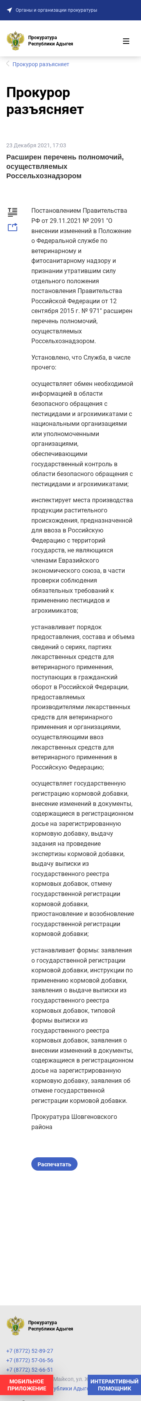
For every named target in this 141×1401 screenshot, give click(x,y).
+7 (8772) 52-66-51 (29, 1370)
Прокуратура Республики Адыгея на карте (60, 1388)
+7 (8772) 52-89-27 (29, 1351)
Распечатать (54, 1164)
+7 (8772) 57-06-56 (29, 1360)
